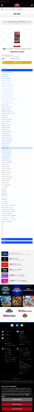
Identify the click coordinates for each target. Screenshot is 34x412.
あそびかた (7, 348)
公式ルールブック (8, 355)
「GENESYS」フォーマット (10, 362)
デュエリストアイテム (24, 342)
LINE (22, 325)
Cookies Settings (17, 399)
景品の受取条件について (25, 367)
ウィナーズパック (23, 371)
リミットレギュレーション (25, 356)
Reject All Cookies (17, 404)
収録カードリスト (18, 62)
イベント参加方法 (23, 354)
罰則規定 (21, 362)
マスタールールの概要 (9, 359)
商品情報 (13, 9)
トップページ (6, 9)
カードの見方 (7, 352)
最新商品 (21, 333)
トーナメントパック (24, 369)
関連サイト (22, 373)
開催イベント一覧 (23, 350)
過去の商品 (22, 344)
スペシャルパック (23, 340)
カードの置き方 (8, 354)
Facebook (17, 325)
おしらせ (6, 340)
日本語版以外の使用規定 (25, 365)
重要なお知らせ (8, 343)
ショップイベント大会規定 (25, 359)
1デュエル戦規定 (23, 364)
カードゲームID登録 (24, 352)
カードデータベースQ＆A (10, 357)
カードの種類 (7, 350)
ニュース (6, 338)
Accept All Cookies (17, 409)
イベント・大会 (23, 348)
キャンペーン (7, 341)
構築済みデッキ (23, 337)
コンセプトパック (23, 338)
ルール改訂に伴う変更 (9, 345)
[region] (17, 397)
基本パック (22, 335)
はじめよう (7, 334)
